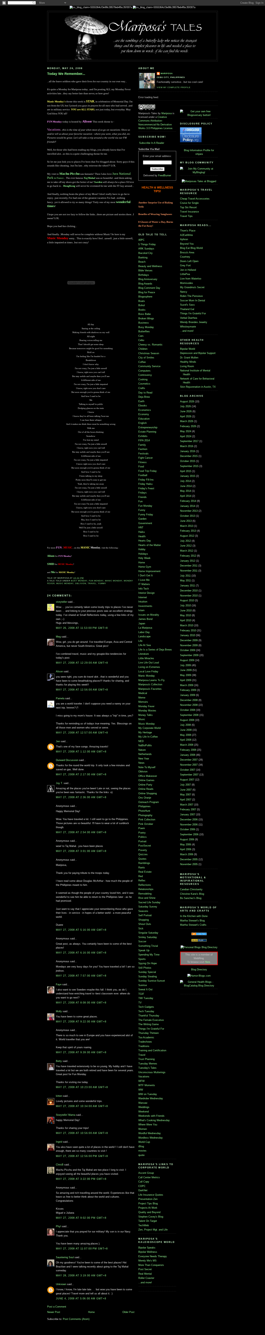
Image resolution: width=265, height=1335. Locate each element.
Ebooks (142, 405)
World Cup (144, 1141)
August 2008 (187, 720)
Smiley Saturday (147, 937)
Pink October (145, 824)
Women (142, 1129)
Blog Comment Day (149, 287)
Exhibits (142, 436)
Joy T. (59, 783)
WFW (141, 1081)
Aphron (184, 239)
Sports (142, 959)
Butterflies (144, 331)
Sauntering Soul (65, 1257)
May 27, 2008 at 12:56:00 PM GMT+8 (82, 1156)
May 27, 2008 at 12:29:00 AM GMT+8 (82, 662)
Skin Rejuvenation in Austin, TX (198, 386)
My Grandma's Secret (192, 287)
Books (141, 309)
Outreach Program (148, 802)
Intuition (142, 601)
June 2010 (186, 610)
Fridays (142, 492)
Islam (141, 610)
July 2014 (185, 481)
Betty (59, 1061)
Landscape (144, 636)
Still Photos (144, 967)
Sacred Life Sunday (149, 902)
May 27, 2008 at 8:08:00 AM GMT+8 (81, 1002)
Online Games (146, 780)
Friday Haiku (145, 483)
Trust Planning (146, 1059)
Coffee (142, 362)
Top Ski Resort (188, 207)
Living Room (187, 366)
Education (144, 418)
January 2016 (187, 451)
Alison (59, 671)
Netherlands (145, 754)
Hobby (141, 549)
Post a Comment (56, 1306)
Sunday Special (147, 972)
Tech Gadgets (146, 1006)
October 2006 (187, 829)
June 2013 (186, 520)
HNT (140, 527)
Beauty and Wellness (150, 266)
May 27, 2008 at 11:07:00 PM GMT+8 (82, 1248)
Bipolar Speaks (146, 1247)
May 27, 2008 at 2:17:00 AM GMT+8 (81, 774)
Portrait (142, 841)
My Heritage (145, 732)
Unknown (61, 1284)
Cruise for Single (189, 202)
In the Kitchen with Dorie (194, 916)
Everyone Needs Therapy (152, 1256)
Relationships (145, 889)
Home (91, 1312)
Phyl (58, 1226)
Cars (141, 335)
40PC (141, 239)
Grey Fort (185, 265)
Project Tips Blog (148, 1203)
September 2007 (189, 774)
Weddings (143, 1107)
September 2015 (189, 466)
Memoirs (143, 701)
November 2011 (188, 570)
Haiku (141, 531)
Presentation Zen (148, 1199)
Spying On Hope (147, 963)
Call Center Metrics (149, 1177)
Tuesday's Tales (147, 1067)
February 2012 (188, 555)
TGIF (141, 993)
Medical (142, 693)
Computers (144, 370)
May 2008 (185, 734)
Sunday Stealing (147, 976)
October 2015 (187, 461)
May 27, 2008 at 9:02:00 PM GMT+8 (81, 1217)
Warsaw (142, 1102)
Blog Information (193, 150)
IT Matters (144, 584)
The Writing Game (148, 1024)
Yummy (102, 583)
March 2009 (186, 685)
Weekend (143, 1111)
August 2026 (187, 401)
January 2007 (187, 814)
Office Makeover (147, 776)
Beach (141, 261)
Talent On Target (147, 1220)
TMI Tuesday (145, 998)
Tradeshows (145, 1041)
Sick (140, 928)
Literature (143, 653)
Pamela (60, 698)
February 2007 (188, 809)
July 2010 (185, 605)
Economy (143, 414)
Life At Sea (144, 645)
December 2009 (189, 640)
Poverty (142, 850)
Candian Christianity (191, 889)
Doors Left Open (189, 261)
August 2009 (187, 660)
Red (140, 876)
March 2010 (186, 625)
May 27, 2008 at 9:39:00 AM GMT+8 (81, 1052)
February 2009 (188, 690)
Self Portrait (145, 915)
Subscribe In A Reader (151, 142)
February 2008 (188, 749)
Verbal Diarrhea (188, 317)
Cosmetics (144, 383)
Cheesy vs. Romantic (150, 344)
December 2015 (189, 456)
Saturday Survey (147, 906)
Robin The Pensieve (191, 296)
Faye (58, 984)
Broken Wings (146, 318)
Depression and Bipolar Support (198, 353)
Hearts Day (144, 540)
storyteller (61, 601)
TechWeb (143, 1225)
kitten (59, 1095)
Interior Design (146, 592)
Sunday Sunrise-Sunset (151, 980)
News (141, 762)
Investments (145, 606)
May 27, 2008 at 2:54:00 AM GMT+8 (81, 832)
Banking (142, 257)
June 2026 (186, 411)
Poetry (142, 832)
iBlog (141, 1146)
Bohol (141, 305)
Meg (58, 636)
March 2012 (186, 550)
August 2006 (187, 839)
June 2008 (186, 729)
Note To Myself (146, 767)
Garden (142, 518)
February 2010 (188, 630)
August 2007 (187, 779)
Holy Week (144, 558)
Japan (141, 623)
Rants (141, 867)
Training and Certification (152, 1050)
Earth (141, 401)
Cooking (142, 379)
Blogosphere (145, 296)
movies (142, 1150)
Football (142, 475)
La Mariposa (145, 627)
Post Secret (145, 1269)
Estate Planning (147, 431)
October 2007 (187, 769)
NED (141, 741)
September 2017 (189, 441)
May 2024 (185, 431)
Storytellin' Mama (65, 1114)
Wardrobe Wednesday (150, 1098)
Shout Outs (144, 924)
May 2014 (185, 490)
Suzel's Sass (187, 304)
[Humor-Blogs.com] (199, 975)
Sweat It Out (145, 989)
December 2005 (189, 859)
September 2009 (189, 655)
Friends (142, 497)
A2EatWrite (186, 235)
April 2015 (185, 471)
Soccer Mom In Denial (192, 300)
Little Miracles (146, 658)
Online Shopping (147, 793)
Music (141, 719)
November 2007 (189, 764)
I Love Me (144, 579)
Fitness (142, 462)
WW (140, 1089)
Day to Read (145, 392)
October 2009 (187, 650)
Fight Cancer (145, 457)
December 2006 (189, 819)
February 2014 (188, 501)
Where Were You (147, 1124)
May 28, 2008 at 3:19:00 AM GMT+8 (81, 1275)
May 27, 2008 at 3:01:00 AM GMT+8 (81, 851)
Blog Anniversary (147, 279)
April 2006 (185, 849)
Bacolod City (145, 253)
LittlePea (185, 274)
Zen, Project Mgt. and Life (153, 1229)
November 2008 (189, 704)
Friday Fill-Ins (146, 479)
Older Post (128, 1312)
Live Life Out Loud (148, 662)
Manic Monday (113, 581)
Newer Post (53, 1312)
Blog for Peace (146, 292)
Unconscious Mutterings (151, 1072)
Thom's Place (187, 230)
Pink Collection (146, 819)
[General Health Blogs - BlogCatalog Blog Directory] (199, 985)
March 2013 (186, 525)
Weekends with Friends (151, 1115)
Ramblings (144, 863)
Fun (140, 501)
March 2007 (186, 804)
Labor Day (144, 632)
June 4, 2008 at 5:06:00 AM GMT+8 (81, 1298)
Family (142, 444)
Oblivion (80, 583)
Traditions (143, 1046)
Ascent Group (146, 1172)
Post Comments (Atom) (76, 1319)
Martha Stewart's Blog (192, 920)
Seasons (143, 911)
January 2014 (187, 506)
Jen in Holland (188, 269)
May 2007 (185, 794)
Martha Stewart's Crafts (193, 924)
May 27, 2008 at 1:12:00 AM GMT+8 (81, 751)
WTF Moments (146, 1085)
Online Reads (145, 788)
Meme (141, 697)
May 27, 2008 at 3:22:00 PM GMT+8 (81, 1178)
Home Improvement (149, 571)
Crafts (141, 388)
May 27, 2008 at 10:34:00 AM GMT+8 (82, 1106)
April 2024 (185, 436)
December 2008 (189, 700)
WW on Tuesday (147, 1094)
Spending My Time (148, 954)
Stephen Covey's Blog (150, 1216)
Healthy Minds (188, 361)
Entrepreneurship (147, 427)
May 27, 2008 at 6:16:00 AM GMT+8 (81, 952)
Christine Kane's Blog (192, 893)
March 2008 (186, 744)
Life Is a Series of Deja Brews (155, 649)
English (142, 423)
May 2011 (185, 580)
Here (207, 962)
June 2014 (186, 486)
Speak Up (143, 950)
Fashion (142, 449)
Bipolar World (187, 348)
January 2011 (187, 585)
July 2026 (185, 406)
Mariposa (167, 73)
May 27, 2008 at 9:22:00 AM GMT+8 (81, 1021)
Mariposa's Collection (150, 684)
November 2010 (189, 595)
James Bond (145, 619)
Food (141, 466)
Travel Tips (186, 216)
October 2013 (187, 515)
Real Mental (145, 1273)
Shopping (143, 919)
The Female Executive (151, 1020)
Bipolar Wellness (147, 1251)
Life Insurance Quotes (150, 1194)
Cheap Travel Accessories (195, 198)
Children (142, 348)
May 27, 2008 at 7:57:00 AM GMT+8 (81, 975)
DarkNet (142, 1190)
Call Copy (143, 1181)
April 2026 (185, 416)
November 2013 (189, 510)
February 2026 (188, 426)
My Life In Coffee (148, 736)
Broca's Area (187, 252)
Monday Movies (147, 710)
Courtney (185, 256)
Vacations (143, 1076)
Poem (141, 828)
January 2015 (187, 476)
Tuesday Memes (147, 1063)
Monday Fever (146, 706)
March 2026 (186, 421)
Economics (144, 410)
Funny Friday (145, 514)
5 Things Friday (147, 244)
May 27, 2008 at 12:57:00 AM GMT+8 (82, 732)
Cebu (141, 340)
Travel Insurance (189, 211)
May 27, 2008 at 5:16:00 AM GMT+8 (81, 929)
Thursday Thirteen (148, 1033)
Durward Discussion (67, 760)
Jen (58, 741)
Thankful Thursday (148, 1015)
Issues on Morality (148, 614)
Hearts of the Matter (149, 545)
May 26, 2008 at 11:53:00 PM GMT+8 (82, 627)
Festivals (143, 453)
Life (140, 640)
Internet (142, 597)
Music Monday (65, 583)
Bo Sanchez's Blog (190, 898)
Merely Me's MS (147, 1260)
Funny (141, 510)
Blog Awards (145, 283)
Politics (142, 836)
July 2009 (185, 665)
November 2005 (189, 864)
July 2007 (185, 784)
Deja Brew (144, 396)
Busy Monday (79, 581)
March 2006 (186, 854)
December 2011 (188, 565)
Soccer (142, 941)
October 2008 (187, 710)
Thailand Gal (187, 309)
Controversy (145, 375)
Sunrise (142, 985)
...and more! (145, 1282)
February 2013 (188, 530)
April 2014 (185, 495)
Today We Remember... (66, 74)
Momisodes (186, 283)
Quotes (142, 858)
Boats (141, 301)
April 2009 (185, 680)
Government (145, 523)
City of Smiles (146, 357)
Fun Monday (96, 581)
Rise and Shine (146, 897)
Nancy (183, 291)
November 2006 (189, 824)
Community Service (149, 366)
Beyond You (187, 243)
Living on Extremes (149, 667)
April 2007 (185, 799)
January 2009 (187, 695)
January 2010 (187, 635)
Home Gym (144, 566)
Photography (145, 815)
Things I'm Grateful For (151, 1028)
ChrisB (59, 1164)
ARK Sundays (146, 248)
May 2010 (185, 615)
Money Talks (145, 715)
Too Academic (146, 1037)
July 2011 (185, 575)
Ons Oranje (144, 797)
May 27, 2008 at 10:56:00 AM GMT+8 (82, 1133)
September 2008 (189, 715)
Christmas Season (148, 353)
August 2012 (187, 535)
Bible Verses (145, 270)
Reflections (144, 884)
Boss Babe (144, 314)
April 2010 (185, 620)
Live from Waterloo (190, 278)
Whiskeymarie (188, 326)
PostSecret (144, 845)
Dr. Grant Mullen (189, 357)
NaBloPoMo (145, 745)
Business (143, 322)
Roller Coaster (146, 1278)
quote (141, 1155)
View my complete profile (174, 87)
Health (141, 536)
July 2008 (185, 724)
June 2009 (186, 670)
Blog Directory (199, 969)
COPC (141, 1186)
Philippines (144, 806)
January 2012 (187, 560)
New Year (143, 758)
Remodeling (145, 893)
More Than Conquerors (151, 1265)
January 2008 (187, 754)
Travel (92, 583)
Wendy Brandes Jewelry (193, 322)
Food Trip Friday (147, 471)
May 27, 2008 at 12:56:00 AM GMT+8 (82, 689)
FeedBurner (164, 175)
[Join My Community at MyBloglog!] (199, 172)
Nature (142, 749)
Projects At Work (147, 1207)
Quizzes (143, 854)
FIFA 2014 (144, 440)
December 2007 (189, 759)
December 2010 (189, 590)
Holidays (143, 553)
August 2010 (187, 600)
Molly (59, 1011)
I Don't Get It (145, 575)
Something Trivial (148, 945)
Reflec (141, 880)
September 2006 (189, 834)
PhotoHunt (144, 810)
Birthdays (143, 274)
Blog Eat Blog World (191, 248)
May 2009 (185, 675)
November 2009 (189, 645)
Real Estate (145, 871)
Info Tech (143, 588)
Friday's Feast (146, 488)
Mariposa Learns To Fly (151, 680)
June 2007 (186, 789)
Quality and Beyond (149, 1212)
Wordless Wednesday (150, 1137)
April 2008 (185, 739)
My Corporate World (149, 728)
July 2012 (185, 540)
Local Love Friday (148, 671)
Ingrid (59, 1141)
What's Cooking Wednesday (154, 1120)
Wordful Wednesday (149, 1133)
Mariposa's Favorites (150, 688)
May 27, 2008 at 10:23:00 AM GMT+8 (82, 1087)
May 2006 (185, 844)
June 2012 (186, 545)
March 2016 (186, 446)
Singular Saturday (148, 932)
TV (140, 1002)
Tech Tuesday (146, 1011)
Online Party (145, 784)
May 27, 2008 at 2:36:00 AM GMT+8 (81, 797)
